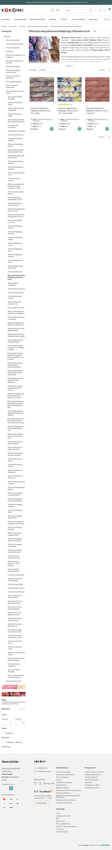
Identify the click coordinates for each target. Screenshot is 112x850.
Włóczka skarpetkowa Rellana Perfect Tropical (16, 335)
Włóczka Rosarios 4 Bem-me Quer (15, 443)
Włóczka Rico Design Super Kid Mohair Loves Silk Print (16, 413)
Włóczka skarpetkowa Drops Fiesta (16, 157)
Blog (57, 818)
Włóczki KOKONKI (12, 40)
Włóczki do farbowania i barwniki (14, 62)
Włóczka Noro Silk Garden (15, 297)
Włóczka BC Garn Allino (16, 131)
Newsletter (88, 782)
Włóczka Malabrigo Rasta (15, 244)
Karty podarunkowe (91, 780)
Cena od (5, 719)
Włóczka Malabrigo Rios (15, 250)
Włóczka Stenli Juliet (15, 584)
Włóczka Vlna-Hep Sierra (15, 642)
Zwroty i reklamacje (62, 777)
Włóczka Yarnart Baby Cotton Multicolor (16, 676)
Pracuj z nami (60, 821)
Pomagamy (60, 829)
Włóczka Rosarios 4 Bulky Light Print (15, 448)
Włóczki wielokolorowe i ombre (37, 26)
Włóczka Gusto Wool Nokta (16, 193)
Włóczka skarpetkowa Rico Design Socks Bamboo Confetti (16, 396)
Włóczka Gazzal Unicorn (14, 179)
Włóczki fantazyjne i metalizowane (13, 71)
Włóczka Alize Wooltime (13, 126)
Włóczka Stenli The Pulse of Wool (15, 596)
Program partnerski (91, 777)
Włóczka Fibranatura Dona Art (15, 168)
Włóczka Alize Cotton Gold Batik (16, 109)
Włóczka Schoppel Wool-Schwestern (15, 540)
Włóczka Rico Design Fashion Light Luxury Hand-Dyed (15, 373)
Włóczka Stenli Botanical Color (13, 570)
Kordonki (9, 51)
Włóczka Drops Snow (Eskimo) (16, 162)
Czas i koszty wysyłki (63, 772)
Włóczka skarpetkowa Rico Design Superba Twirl (16, 428)
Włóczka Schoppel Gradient (15, 528)
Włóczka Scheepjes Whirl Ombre (15, 517)
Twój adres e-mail (7, 784)
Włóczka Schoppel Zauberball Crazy (15, 551)
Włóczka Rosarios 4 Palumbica (15, 471)
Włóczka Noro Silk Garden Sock (14, 303)
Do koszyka (52, 129)
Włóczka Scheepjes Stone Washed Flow (15, 500)
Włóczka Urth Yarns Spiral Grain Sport (15, 602)
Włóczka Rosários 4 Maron (15, 460)
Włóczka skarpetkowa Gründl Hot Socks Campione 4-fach (16, 186)
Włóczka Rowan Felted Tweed (16, 483)
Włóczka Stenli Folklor (16, 575)
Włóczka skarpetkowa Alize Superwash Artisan (16, 121)
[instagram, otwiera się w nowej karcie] (57, 10)
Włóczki (22, 26)
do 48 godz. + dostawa (13, 742)
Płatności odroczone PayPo (94, 772)
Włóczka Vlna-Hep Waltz (15, 648)
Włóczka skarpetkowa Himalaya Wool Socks (16, 216)
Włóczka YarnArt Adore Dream (16, 653)
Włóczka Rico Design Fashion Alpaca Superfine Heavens (15, 365)
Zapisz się (11, 788)
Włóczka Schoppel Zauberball (15, 545)
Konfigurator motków (92, 785)
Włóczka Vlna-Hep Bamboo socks (14, 614)
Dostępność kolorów (63, 816)
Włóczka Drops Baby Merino (15, 145)
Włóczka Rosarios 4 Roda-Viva (15, 477)
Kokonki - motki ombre (9, 26)
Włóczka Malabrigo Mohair (15, 238)
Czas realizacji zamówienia (65, 774)
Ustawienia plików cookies (65, 800)
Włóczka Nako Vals (15, 272)
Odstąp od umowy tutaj (64, 802)
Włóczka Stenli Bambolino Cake (14, 557)
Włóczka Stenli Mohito (16, 588)
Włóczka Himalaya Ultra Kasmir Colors (16, 210)
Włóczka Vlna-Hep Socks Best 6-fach (14, 636)
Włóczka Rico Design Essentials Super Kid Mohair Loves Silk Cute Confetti (15, 356)
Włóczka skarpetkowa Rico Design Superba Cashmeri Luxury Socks (15, 421)
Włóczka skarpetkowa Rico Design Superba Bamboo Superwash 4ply (15, 404)
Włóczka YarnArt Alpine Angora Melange (16, 659)
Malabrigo (9, 733)
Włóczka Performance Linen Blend (16, 318)
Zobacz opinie (41, 803)
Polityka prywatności (63, 793)
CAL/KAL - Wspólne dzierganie (66, 826)
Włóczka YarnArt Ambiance (14, 665)
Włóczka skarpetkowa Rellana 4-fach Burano (16, 324)
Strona (101, 70)
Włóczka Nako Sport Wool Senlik (15, 267)
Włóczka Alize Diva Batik (15, 115)
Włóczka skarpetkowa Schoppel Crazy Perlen (16, 523)
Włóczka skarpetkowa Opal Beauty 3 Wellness (16, 312)
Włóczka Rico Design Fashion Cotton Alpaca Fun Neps (16, 348)
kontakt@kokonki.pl (44, 771)
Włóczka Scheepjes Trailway (15, 505)
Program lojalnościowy (92, 774)
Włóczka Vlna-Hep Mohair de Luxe (15, 619)
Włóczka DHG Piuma (15, 135)
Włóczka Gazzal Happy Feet (16, 174)
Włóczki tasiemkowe (13, 681)
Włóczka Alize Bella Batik (15, 103)
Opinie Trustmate (62, 832)
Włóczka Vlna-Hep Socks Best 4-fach (14, 631)
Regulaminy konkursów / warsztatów (68, 790)
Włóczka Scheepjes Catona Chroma (15, 494)
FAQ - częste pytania (63, 824)
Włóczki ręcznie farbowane (12, 86)
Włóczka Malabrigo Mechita (15, 233)
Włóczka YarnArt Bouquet (14, 671)
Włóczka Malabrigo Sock (15, 261)
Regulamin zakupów (63, 788)
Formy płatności (61, 785)
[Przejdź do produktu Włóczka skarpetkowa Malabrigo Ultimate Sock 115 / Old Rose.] (97, 89)
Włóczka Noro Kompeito (13, 284)
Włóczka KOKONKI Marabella (15, 98)
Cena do (18, 719)
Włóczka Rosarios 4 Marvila (15, 465)
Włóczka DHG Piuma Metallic (15, 139)
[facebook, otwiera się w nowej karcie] (52, 10)
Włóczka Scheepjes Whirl (15, 511)
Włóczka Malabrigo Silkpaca (15, 255)
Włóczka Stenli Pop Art (16, 592)
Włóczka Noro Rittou (16, 292)
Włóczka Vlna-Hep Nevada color (15, 625)
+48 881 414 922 (42, 768)
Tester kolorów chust (92, 788)
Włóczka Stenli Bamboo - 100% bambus (14, 563)
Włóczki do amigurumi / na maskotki (15, 56)
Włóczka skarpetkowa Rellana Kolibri (16, 329)
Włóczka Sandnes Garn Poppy (16, 488)
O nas (58, 813)
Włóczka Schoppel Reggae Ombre (15, 534)
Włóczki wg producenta (14, 44)
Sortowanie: (33, 70)
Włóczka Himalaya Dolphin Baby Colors (15, 198)
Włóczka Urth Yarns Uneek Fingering (15, 608)
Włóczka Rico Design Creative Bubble (15, 341)
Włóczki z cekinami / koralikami (13, 77)
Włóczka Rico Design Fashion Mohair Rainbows (15, 380)
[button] (90, 10)
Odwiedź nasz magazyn (64, 782)
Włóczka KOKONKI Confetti (15, 221)
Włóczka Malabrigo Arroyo (15, 227)
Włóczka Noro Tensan (16, 308)
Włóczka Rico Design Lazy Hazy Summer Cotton (15, 388)
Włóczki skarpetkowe (14, 82)
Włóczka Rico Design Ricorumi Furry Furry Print (15, 436)
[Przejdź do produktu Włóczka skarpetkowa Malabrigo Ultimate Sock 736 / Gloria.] (42, 89)
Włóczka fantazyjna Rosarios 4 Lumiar (15, 454)
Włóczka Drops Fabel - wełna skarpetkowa (16, 151)
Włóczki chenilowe (13, 66)
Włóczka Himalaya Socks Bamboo (14, 204)
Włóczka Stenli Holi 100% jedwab (15, 580)
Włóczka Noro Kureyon (16, 289)
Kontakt (58, 780)
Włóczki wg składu (13, 48)
